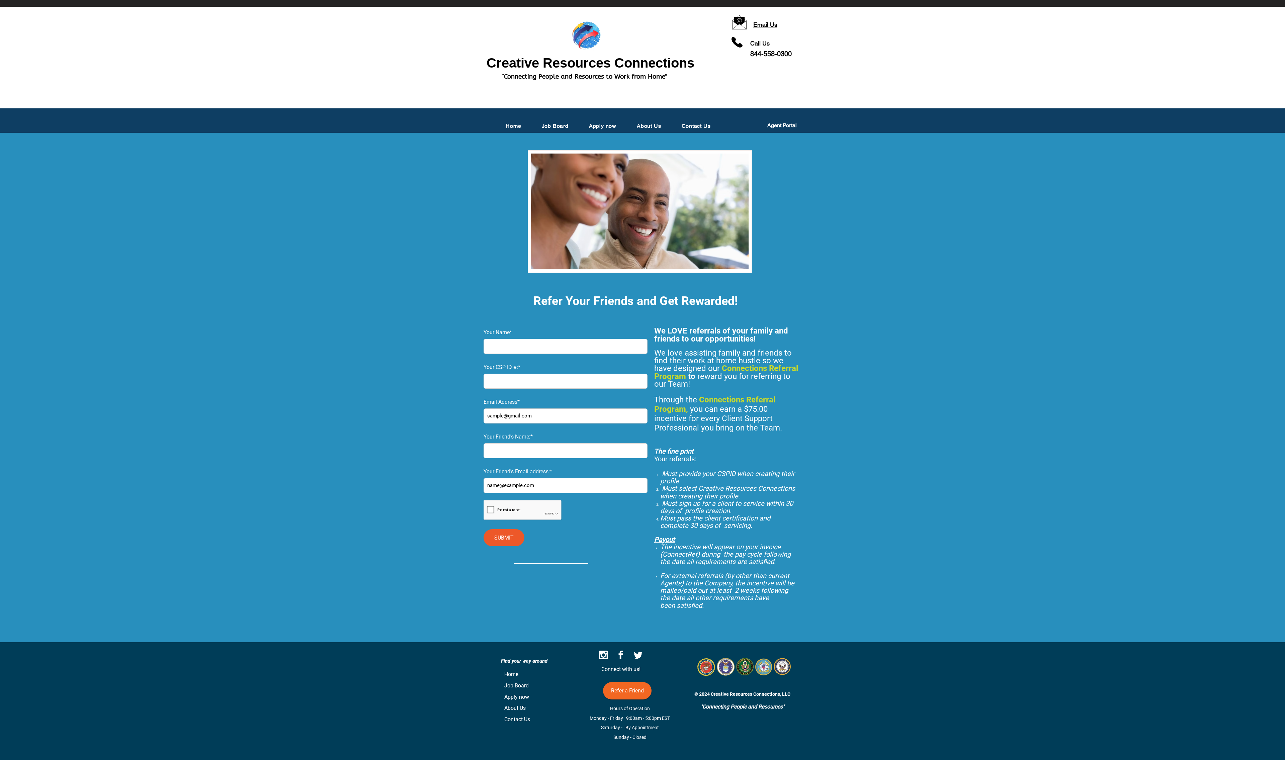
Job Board (516, 685)
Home (511, 674)
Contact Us (517, 719)
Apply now (516, 697)
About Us (515, 708)
